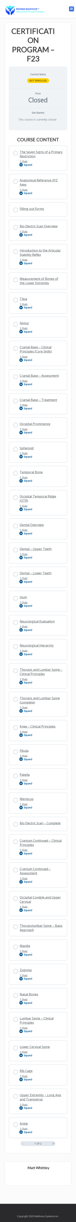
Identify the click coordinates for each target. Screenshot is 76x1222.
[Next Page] (53, 1143)
